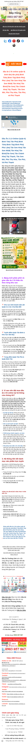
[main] (14, 30)
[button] (1, 8)
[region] (14, 3)
